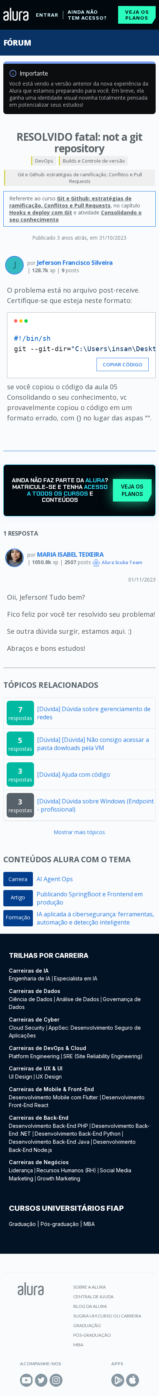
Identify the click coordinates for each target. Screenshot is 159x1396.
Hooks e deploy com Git (40, 212)
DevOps (44, 160)
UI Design (20, 1076)
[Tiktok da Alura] (70, 1380)
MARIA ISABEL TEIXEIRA (70, 554)
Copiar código (122, 364)
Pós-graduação (60, 1224)
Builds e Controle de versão (94, 160)
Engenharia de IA (29, 978)
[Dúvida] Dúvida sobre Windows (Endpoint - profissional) (95, 805)
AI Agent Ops (55, 879)
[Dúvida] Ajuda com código (73, 774)
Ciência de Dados (31, 999)
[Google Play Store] (117, 1380)
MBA (89, 1224)
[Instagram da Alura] (56, 1380)
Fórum (17, 42)
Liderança (21, 1170)
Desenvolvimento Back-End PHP (48, 1126)
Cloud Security (27, 1027)
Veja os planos (137, 15)
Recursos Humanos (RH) (66, 1170)
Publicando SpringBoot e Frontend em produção (90, 898)
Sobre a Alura (89, 1287)
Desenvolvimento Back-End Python (78, 1133)
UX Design (49, 1076)
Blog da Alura (90, 1306)
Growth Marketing (58, 1178)
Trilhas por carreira (48, 955)
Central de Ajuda (93, 1296)
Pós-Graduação (92, 1335)
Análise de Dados (77, 999)
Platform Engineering (34, 1056)
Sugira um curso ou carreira (107, 1316)
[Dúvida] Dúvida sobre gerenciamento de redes (93, 713)
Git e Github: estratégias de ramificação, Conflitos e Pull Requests (80, 177)
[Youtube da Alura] (26, 1380)
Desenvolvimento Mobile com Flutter (54, 1097)
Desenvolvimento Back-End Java (49, 1142)
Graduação (22, 1224)
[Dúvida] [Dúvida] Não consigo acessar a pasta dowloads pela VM (93, 744)
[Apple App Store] (132, 1380)
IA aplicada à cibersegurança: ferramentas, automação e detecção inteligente (95, 918)
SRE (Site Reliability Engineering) (103, 1056)
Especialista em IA (75, 978)
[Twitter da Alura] (41, 1380)
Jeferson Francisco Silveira (75, 262)
